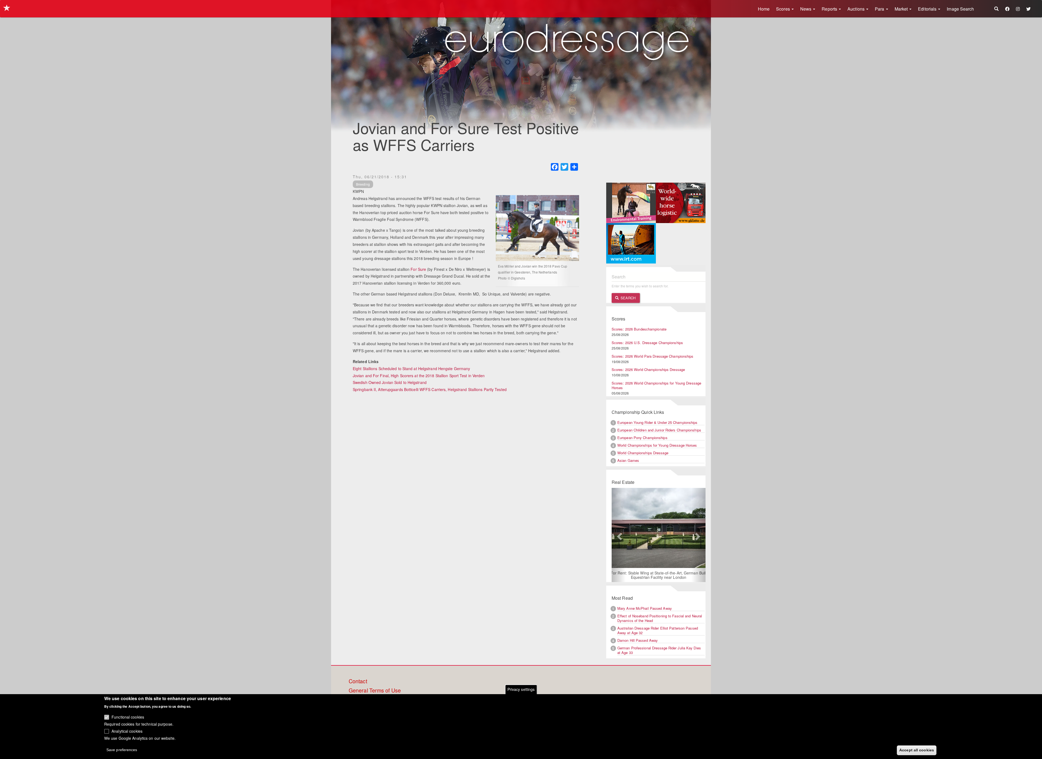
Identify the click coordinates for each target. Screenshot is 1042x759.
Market (902, 9)
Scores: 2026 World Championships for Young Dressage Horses (656, 385)
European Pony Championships (642, 437)
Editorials (928, 9)
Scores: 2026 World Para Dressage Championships (653, 356)
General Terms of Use (375, 690)
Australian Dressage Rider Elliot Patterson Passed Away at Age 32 (657, 630)
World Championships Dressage (642, 452)
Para (880, 9)
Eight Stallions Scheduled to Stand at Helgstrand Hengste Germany (411, 368)
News (806, 9)
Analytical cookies (127, 730)
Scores (783, 9)
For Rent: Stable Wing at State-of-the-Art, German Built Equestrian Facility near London (656, 575)
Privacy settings (521, 689)
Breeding (363, 184)
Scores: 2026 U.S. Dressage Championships (647, 342)
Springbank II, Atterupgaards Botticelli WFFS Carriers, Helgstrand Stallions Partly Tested (430, 389)
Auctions (856, 9)
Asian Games (628, 460)
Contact (358, 681)
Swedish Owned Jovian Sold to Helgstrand (390, 382)
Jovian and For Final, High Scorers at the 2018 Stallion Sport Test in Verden (419, 375)
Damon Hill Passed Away (637, 640)
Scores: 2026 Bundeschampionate (639, 329)
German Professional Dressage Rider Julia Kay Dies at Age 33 (659, 650)
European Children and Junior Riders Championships (659, 430)
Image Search (960, 9)
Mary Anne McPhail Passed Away (644, 608)
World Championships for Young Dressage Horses (657, 445)
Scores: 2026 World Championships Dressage (648, 369)
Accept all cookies (916, 750)
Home (764, 9)
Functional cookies (128, 717)
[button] (619, 535)
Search (628, 297)
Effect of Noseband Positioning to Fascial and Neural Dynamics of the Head (659, 618)
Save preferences (121, 750)
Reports (830, 9)
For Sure (418, 269)
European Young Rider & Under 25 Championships (657, 422)
